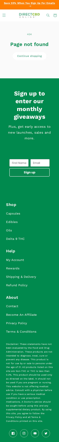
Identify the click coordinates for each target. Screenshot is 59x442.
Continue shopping (29, 56)
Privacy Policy (16, 323)
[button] (3, 15)
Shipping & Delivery (21, 277)
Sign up (29, 172)
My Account (15, 260)
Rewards (13, 268)
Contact (12, 306)
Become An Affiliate (21, 315)
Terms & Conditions (21, 331)
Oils (9, 230)
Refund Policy (16, 285)
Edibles (12, 222)
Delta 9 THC (15, 239)
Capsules (13, 213)
